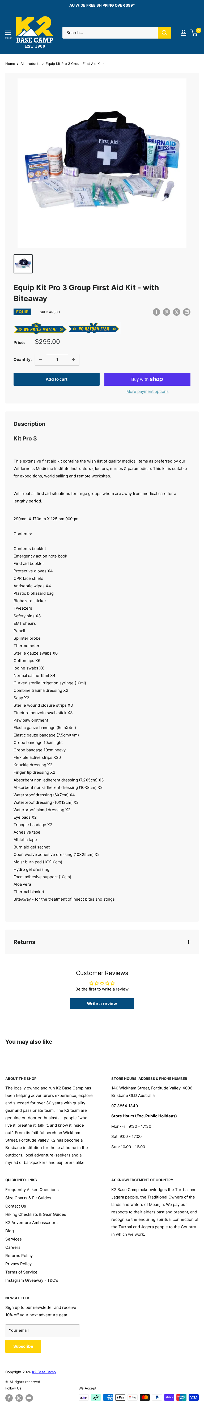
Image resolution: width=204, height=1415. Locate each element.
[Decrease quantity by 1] (40, 359)
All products (30, 63)
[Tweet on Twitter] (176, 312)
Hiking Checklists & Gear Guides (35, 1214)
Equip (22, 311)
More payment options (147, 391)
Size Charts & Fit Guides (28, 1197)
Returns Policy (19, 1255)
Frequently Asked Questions (32, 1189)
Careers (12, 1247)
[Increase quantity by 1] (73, 359)
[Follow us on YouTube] (29, 1398)
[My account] (183, 33)
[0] (194, 33)
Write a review (102, 1003)
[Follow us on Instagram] (19, 1398)
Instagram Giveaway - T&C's (31, 1280)
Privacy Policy (18, 1263)
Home (10, 63)
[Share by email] (186, 312)
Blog (9, 1230)
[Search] (164, 33)
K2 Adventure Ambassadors (31, 1222)
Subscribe (23, 1346)
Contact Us (15, 1206)
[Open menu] (8, 33)
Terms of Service (21, 1272)
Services (13, 1239)
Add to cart (56, 379)
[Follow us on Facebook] (9, 1398)
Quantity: (23, 359)
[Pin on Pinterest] (166, 312)
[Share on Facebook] (156, 312)
